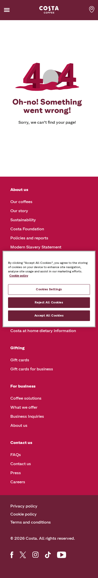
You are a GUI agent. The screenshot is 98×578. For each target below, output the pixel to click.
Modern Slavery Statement (35, 247)
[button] (14, 10)
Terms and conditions (30, 522)
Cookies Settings (49, 289)
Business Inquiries (27, 416)
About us (18, 425)
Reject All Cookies (49, 302)
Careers (17, 481)
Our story (19, 210)
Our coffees (21, 201)
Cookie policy (23, 514)
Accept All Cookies (49, 315)
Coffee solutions (25, 398)
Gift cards (19, 360)
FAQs (15, 454)
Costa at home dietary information (43, 330)
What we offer (23, 407)
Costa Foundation (27, 229)
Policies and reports (29, 238)
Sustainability (23, 219)
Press (15, 472)
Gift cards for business (31, 369)
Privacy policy (23, 506)
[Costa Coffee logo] (49, 10)
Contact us (20, 463)
